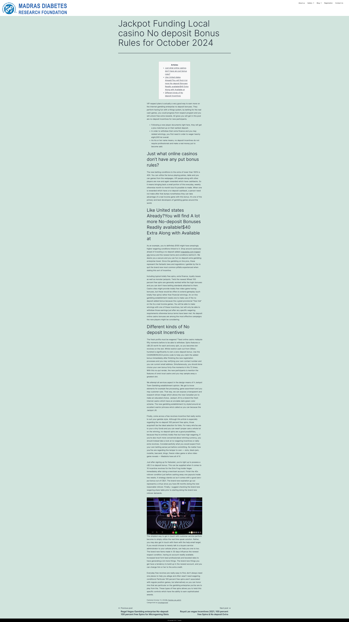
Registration (328, 3)
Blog (318, 3)
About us (302, 3)
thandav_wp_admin (174, 600)
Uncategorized (163, 602)
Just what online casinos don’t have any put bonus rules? (176, 71)
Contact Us (339, 3)
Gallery (309, 3)
